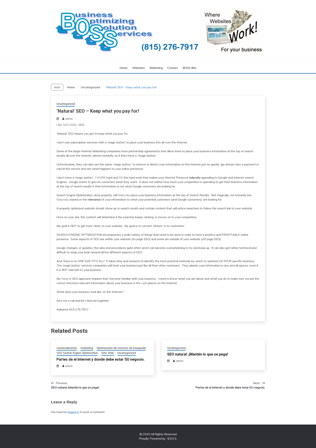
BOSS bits (189, 68)
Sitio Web (107, 353)
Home (123, 68)
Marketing (156, 68)
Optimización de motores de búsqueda (121, 348)
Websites (138, 68)
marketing (86, 348)
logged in (73, 412)
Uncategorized (66, 103)
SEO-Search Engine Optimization (77, 353)
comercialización (67, 348)
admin (69, 118)
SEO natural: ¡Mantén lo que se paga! (197, 354)
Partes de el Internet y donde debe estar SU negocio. (101, 359)
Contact (172, 68)
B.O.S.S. (172, 438)
